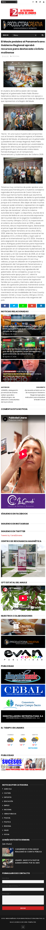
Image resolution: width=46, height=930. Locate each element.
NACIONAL (7, 810)
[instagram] (36, 2)
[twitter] (40, 2)
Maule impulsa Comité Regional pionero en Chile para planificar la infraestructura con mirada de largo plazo (22, 328)
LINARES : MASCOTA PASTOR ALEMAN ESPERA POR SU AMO (27, 861)
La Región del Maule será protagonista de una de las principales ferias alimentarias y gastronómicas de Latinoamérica (22, 351)
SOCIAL (6, 834)
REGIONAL (15, 56)
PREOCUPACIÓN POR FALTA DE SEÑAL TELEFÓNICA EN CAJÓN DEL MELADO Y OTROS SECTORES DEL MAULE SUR (22, 374)
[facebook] (33, 2)
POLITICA (7, 822)
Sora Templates (29, 922)
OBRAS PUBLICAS (10, 814)
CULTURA (7, 793)
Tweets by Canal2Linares (11, 535)
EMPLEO (6, 805)
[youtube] (43, 2)
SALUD (6, 830)
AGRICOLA (8, 789)
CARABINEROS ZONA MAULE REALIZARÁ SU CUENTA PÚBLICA (28, 850)
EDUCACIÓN (8, 801)
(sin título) (7, 844)
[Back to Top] (23, 927)
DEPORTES (7, 797)
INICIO (6, 35)
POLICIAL (7, 818)
